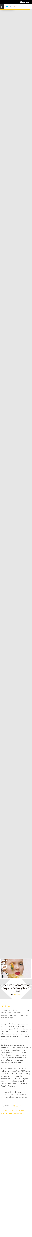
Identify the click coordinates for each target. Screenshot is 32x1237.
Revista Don (17, 994)
